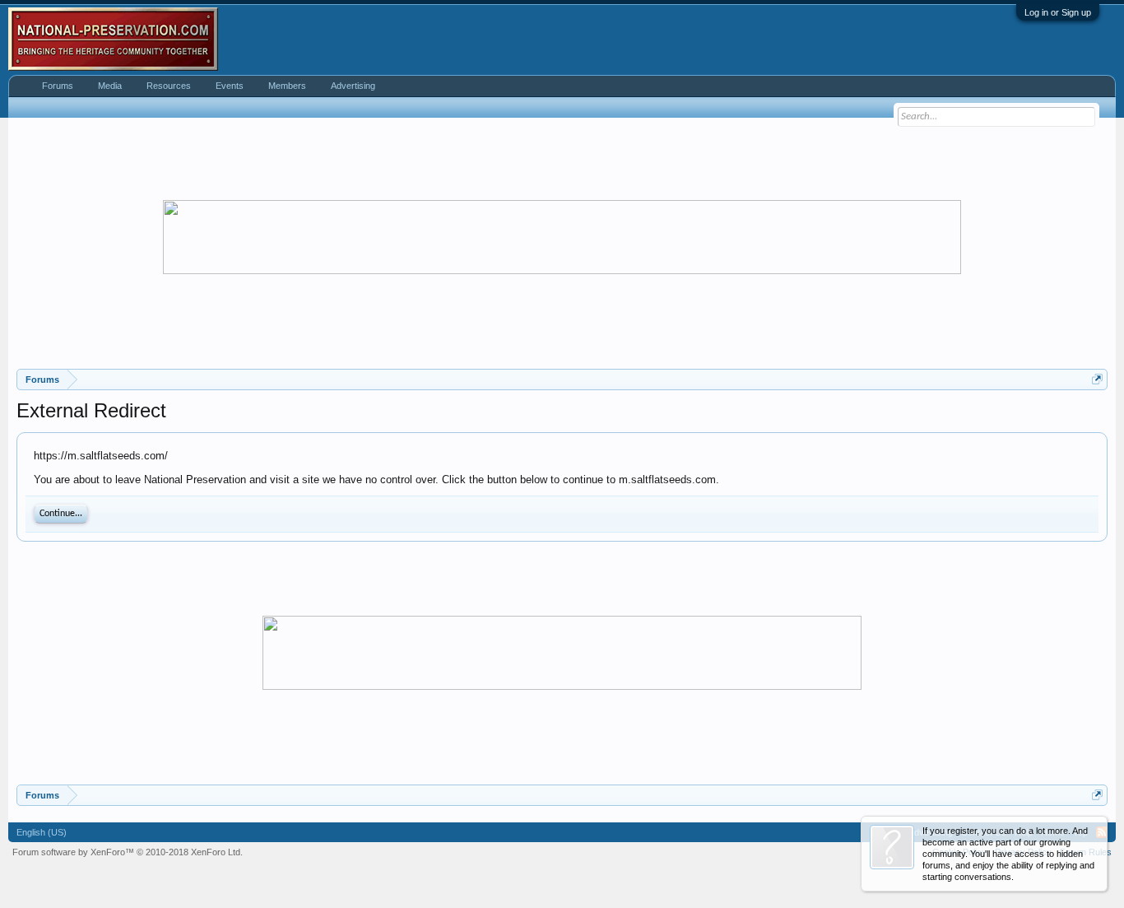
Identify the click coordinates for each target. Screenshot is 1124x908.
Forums (57, 86)
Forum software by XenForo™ (127, 852)
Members (287, 86)
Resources (168, 86)
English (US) (41, 832)
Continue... (60, 514)
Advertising (353, 86)
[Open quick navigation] (1097, 379)
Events (230, 86)
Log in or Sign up (1057, 12)
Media (110, 86)
